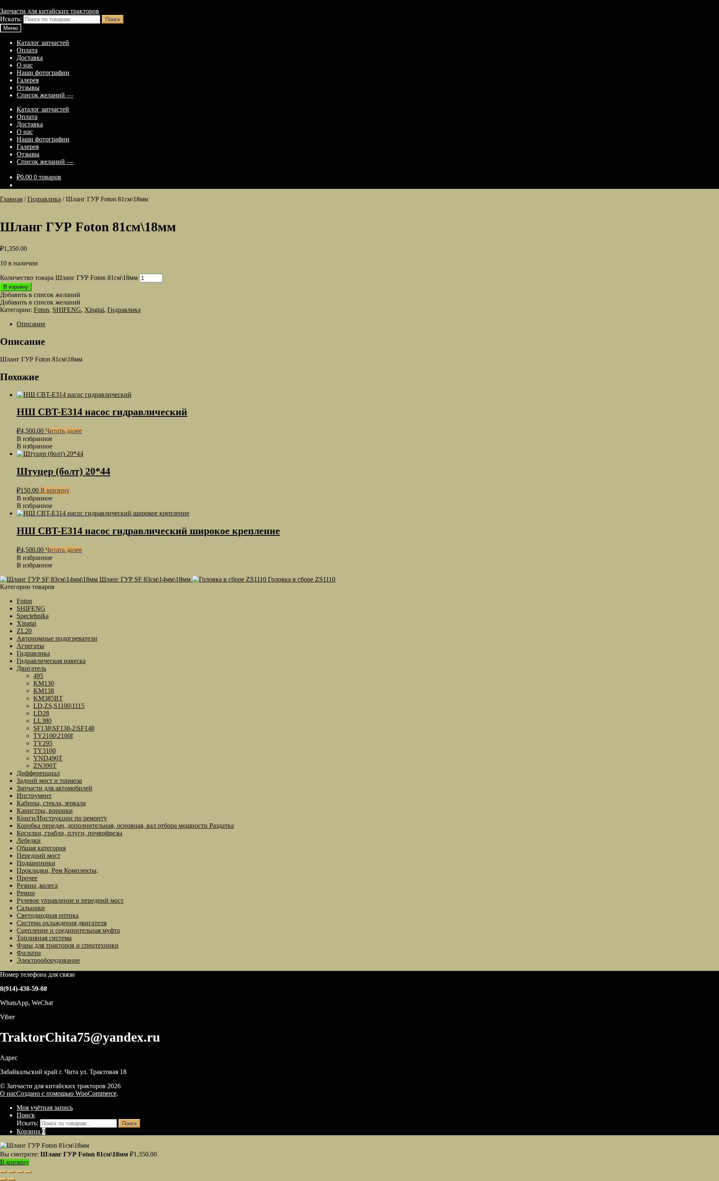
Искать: (11, 18)
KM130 (43, 683)
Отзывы (28, 87)
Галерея (28, 80)
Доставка (30, 57)
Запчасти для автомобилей (54, 788)
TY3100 (44, 750)
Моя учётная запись (45, 1107)
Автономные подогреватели (57, 638)
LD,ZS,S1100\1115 (58, 705)
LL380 (42, 720)
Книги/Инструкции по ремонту (62, 818)
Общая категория (41, 848)
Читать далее (63, 430)
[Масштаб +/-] (3, 1172)
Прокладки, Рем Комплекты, (57, 870)
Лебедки (29, 840)
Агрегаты (30, 645)
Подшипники (36, 863)
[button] (40, 294)
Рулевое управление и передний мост (70, 900)
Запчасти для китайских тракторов (49, 11)
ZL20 (24, 630)
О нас (25, 65)
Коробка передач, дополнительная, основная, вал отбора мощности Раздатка (125, 825)
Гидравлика (44, 199)
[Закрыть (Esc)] (28, 1172)
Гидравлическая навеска (51, 660)
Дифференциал (38, 773)
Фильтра (29, 952)
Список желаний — (45, 95)
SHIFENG (66, 309)
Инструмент (34, 795)
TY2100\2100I (53, 735)
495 (38, 675)
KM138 (43, 690)
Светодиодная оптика (48, 915)
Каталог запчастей (43, 42)
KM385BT (48, 698)
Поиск (112, 19)
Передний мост (38, 855)
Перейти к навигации (31, 3)
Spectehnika (33, 615)
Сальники (31, 907)
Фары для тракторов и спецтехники (68, 945)
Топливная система (44, 937)
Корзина (31, 1131)
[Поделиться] (20, 1172)
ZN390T (45, 765)
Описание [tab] (31, 323)
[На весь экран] (11, 1172)
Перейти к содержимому (99, 3)
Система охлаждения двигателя (62, 922)
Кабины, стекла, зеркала (51, 803)
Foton (41, 309)
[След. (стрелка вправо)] (11, 1179)
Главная (11, 199)
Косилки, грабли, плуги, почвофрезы (69, 833)
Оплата (27, 50)
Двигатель (31, 668)
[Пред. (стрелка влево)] (3, 1179)
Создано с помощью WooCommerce (66, 1093)
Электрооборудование (48, 960)
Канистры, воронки (45, 810)
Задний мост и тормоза (49, 780)
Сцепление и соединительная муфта (68, 930)
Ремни (26, 892)
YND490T (47, 758)
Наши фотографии (43, 72)
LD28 (41, 713)
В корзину (15, 287)
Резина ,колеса (37, 885)
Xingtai (94, 309)
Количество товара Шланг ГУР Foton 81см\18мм (69, 277)
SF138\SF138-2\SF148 (63, 728)
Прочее (27, 877)
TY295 (42, 743)
